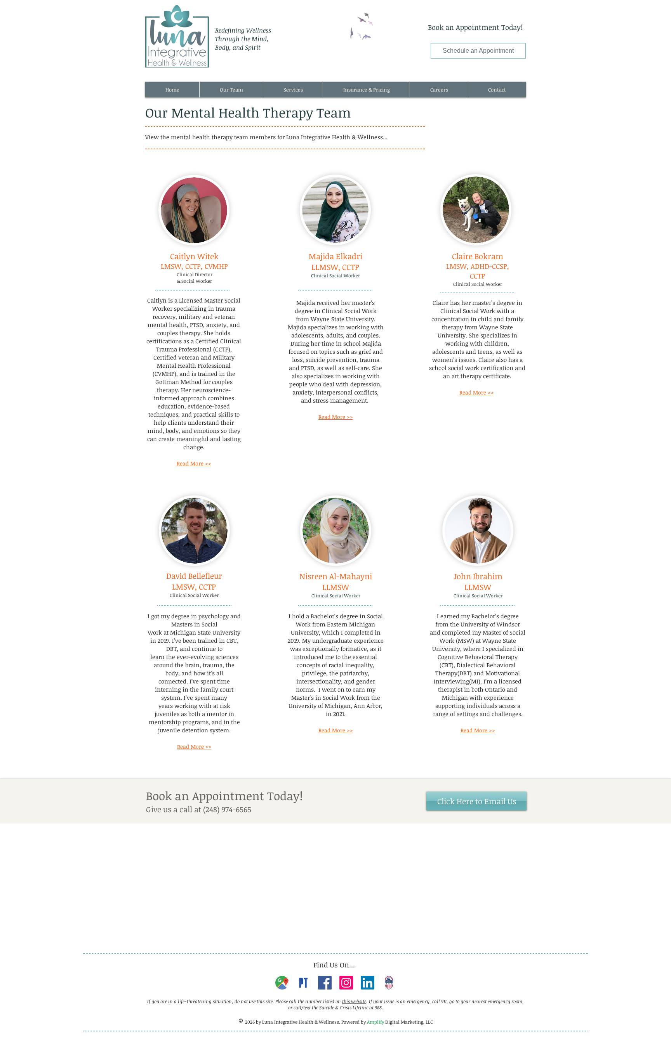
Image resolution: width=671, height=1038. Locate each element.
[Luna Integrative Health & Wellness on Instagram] (346, 983)
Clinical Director (194, 274)
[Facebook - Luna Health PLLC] (325, 983)
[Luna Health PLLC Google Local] (282, 983)
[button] (231, 89)
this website (354, 1001)
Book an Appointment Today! (475, 27)
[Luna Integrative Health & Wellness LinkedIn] (367, 983)
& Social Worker (194, 281)
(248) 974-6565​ (227, 809)
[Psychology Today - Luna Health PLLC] (303, 983)
